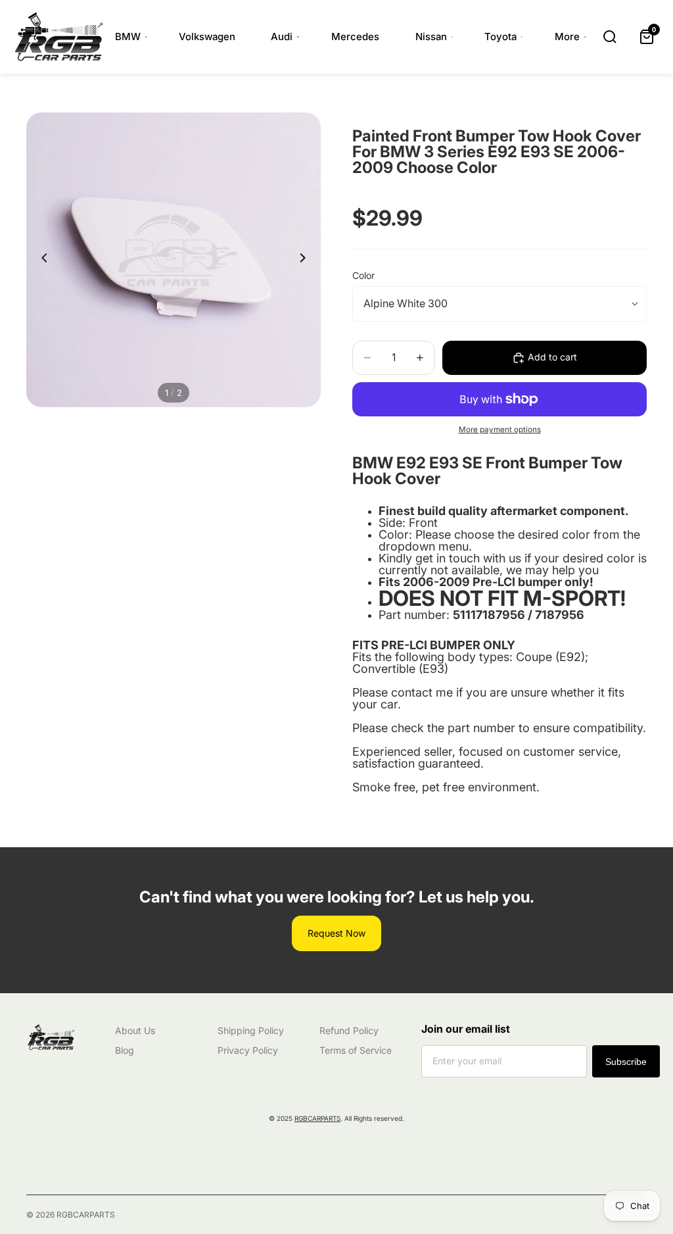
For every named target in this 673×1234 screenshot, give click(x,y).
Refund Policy (349, 1030)
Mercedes (355, 36)
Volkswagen (207, 36)
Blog (124, 1050)
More (567, 36)
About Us (135, 1030)
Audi (281, 36)
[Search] (610, 37)
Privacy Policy (248, 1050)
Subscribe (626, 1061)
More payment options (500, 429)
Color (363, 275)
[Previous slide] (40, 259)
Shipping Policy (251, 1030)
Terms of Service (355, 1050)
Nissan (431, 36)
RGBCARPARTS (317, 1118)
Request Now (336, 933)
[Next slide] (306, 259)
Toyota (500, 36)
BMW (128, 36)
